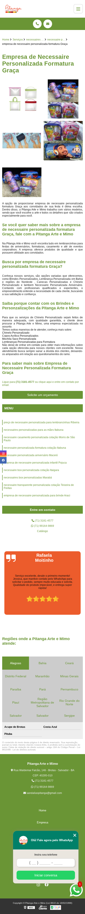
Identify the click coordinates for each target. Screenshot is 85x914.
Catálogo (42, 531)
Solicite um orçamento (42, 395)
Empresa (42, 822)
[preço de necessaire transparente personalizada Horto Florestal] (21, 99)
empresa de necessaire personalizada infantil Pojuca (35, 462)
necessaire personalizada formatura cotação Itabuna (35, 447)
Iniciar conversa (45, 875)
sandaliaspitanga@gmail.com (44, 793)
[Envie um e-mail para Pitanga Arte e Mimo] (47, 23)
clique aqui (45, 381)
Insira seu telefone (45, 854)
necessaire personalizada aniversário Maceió (31, 455)
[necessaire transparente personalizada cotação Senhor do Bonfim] (21, 140)
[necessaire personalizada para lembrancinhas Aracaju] (21, 182)
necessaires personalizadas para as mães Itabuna (33, 429)
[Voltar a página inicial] (13, 8)
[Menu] (78, 8)
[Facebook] (46, 884)
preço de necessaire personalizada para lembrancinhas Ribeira (41, 422)
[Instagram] (38, 884)
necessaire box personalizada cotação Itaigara (31, 470)
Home (42, 810)
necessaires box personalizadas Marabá (28, 477)
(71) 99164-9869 (43, 525)
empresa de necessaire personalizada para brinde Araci (37, 495)
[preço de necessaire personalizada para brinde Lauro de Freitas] (63, 140)
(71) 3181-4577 (25, 381)
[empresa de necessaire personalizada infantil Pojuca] (63, 99)
